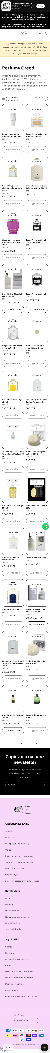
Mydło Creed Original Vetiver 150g (36, 453)
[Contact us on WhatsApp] (45, 526)
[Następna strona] (36, 744)
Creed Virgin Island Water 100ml (11, 558)
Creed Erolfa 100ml (11, 609)
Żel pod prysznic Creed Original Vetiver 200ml (37, 187)
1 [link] (13, 744)
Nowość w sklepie (13, 923)
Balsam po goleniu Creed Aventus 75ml (11, 135)
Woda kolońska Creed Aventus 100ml (36, 610)
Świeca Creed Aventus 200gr (36, 507)
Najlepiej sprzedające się (17, 844)
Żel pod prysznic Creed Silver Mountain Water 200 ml (13, 663)
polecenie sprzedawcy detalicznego (22, 881)
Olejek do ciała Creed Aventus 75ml (12, 347)
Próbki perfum (12, 911)
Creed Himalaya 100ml (36, 557)
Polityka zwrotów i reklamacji (19, 856)
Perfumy (9, 905)
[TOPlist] (4, 1051)
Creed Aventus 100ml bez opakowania (36, 241)
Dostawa (9, 838)
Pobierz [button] (40, 6)
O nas (8, 850)
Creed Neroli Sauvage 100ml (12, 401)
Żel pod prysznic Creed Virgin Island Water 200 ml (13, 454)
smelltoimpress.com (21, 1044)
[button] (3, 33)
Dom (7, 898)
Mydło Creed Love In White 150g (35, 662)
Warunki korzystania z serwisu (19, 862)
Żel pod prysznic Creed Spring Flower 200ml (37, 401)
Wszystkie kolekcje (14, 929)
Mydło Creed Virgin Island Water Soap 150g (35, 348)
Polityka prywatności (15, 869)
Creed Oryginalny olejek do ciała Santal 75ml (12, 188)
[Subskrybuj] (41, 785)
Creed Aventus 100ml (36, 294)
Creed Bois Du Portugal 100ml (13, 716)
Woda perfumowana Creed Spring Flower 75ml (11, 242)
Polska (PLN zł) (23, 1020)
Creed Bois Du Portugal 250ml (13, 507)
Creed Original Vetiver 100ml (36, 716)
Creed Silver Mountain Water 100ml (12, 295)
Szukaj (8, 831)
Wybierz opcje (13, 309)
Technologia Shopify (34, 1044)
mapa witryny (11, 875)
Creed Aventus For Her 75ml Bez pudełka (36, 135)
